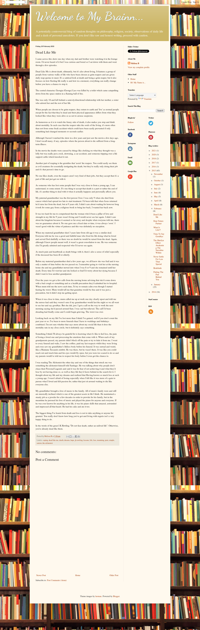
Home (77, 575)
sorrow (39, 443)
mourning (100, 440)
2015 (154, 170)
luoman (98, 596)
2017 (154, 162)
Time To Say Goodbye (158, 235)
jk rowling (79, 440)
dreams (67, 440)
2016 (154, 166)
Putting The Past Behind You (158, 276)
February (157, 208)
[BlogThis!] (70, 436)
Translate (148, 99)
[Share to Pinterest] (78, 436)
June (156, 192)
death (61, 440)
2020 (154, 154)
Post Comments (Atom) (57, 580)
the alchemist (47, 443)
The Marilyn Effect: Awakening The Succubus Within (158, 246)
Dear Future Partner (158, 222)
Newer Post (41, 575)
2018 (154, 158)
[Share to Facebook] (76, 436)
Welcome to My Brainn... (90, 16)
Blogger (116, 596)
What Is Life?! (157, 228)
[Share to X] (73, 436)
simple (111, 440)
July (156, 188)
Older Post (114, 575)
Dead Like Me (157, 215)
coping (45, 440)
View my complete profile (138, 67)
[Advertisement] (77, 549)
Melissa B (135, 63)
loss (94, 440)
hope (72, 440)
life (91, 440)
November (158, 174)
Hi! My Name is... (138, 82)
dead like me (53, 440)
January (157, 284)
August (157, 184)
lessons (86, 440)
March (157, 204)
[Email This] (67, 436)
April (156, 200)
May (156, 196)
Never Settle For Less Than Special (158, 260)
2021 (154, 150)
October (157, 180)
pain (106, 440)
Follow (131, 122)
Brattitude (157, 268)
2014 (154, 292)
